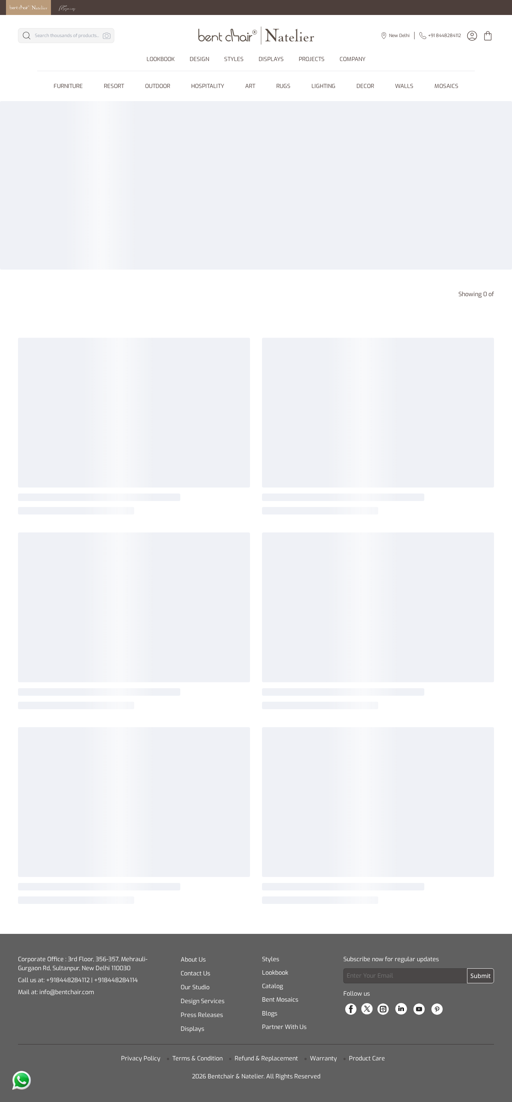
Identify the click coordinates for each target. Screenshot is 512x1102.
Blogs (269, 1013)
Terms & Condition (197, 1058)
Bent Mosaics (280, 1000)
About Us (193, 959)
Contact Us (195, 973)
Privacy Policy (140, 1058)
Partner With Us (284, 1027)
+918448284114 (116, 980)
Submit (480, 976)
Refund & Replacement (266, 1058)
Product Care (367, 1058)
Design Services (203, 1001)
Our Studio (195, 987)
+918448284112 (68, 980)
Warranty (323, 1058)
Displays (192, 1029)
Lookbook (275, 973)
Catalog (272, 986)
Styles (270, 959)
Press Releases (202, 1015)
